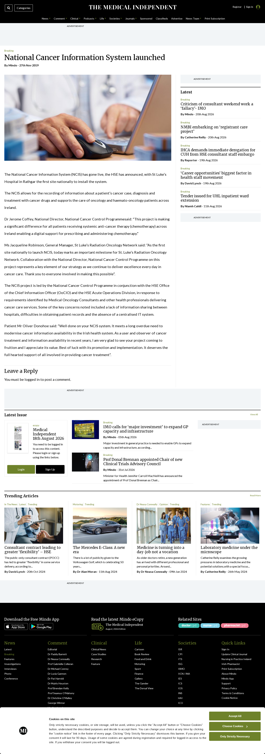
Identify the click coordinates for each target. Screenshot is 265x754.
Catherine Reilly (195, 137)
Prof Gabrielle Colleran (60, 663)
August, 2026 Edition (116, 629)
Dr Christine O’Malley (60, 698)
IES (180, 678)
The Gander (141, 683)
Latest (22, 504)
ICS (180, 683)
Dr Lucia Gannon (57, 673)
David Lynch (193, 183)
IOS (180, 688)
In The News (10, 504)
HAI (180, 698)
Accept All (235, 715)
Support (226, 683)
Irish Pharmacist (231, 663)
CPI (180, 654)
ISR (180, 649)
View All (254, 414)
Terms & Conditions (233, 693)
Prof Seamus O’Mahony (61, 693)
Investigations (12, 663)
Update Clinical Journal (234, 654)
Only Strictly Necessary (235, 736)
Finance (139, 673)
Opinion (163, 504)
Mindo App (228, 678)
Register (237, 6)
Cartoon (139, 649)
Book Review (142, 654)
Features (205, 504)
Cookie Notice (230, 697)
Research (96, 659)
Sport (138, 668)
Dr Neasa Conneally (147, 504)
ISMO (181, 668)
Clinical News (98, 649)
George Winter (56, 702)
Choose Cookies (232, 726)
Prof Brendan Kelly (58, 688)
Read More (255, 495)
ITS (180, 659)
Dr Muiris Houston (58, 683)
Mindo (12, 65)
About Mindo (229, 673)
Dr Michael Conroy (58, 668)
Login (21, 469)
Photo (7, 673)
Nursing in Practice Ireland (236, 659)
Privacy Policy (229, 688)
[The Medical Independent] (133, 7)
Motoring (78, 504)
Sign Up (50, 469)
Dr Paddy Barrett (57, 654)
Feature (95, 663)
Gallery (139, 678)
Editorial (52, 649)
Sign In (225, 649)
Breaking (9, 50)
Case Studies (98, 654)
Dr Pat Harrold (56, 678)
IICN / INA (184, 673)
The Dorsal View (144, 688)
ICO (180, 702)
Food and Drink (143, 659)
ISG (180, 663)
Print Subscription (232, 668)
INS (180, 693)
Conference (11, 678)
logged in (32, 379)
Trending (32, 504)
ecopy (36, 425)
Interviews (10, 668)
